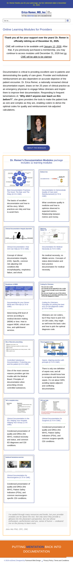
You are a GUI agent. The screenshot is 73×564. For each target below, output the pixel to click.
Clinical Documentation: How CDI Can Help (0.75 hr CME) (18, 248)
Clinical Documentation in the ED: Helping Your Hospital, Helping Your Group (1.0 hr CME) (18, 422)
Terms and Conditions (61, 560)
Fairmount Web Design (33, 560)
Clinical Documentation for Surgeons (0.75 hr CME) (52, 420)
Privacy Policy (48, 560)
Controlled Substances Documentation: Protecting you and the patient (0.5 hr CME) (19, 362)
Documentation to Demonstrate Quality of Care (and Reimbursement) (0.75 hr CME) (54, 193)
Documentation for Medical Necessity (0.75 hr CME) (52, 248)
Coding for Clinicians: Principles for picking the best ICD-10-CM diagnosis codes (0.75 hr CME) (53, 305)
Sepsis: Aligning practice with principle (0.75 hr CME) (53, 361)
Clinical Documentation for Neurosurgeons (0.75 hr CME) (18, 476)
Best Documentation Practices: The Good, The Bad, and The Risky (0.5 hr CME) (19, 192)
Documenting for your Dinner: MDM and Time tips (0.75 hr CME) (18, 304)
